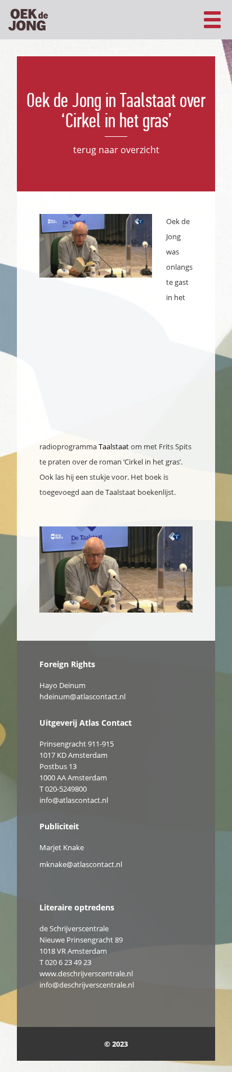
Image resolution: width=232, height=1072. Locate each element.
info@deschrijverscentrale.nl (86, 985)
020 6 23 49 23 (68, 962)
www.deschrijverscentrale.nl (86, 973)
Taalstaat (114, 446)
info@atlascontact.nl (73, 800)
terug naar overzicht (116, 150)
